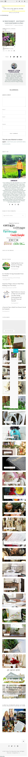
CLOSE (16, 350)
